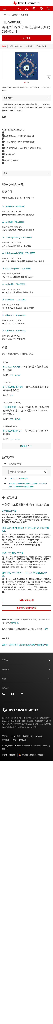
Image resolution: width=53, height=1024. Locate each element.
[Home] (26, 3)
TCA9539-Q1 (9, 407)
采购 (4, 679)
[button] (4, 8)
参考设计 (24, 15)
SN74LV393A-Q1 (11, 366)
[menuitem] (19, 8)
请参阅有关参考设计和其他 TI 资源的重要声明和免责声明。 (25, 645)
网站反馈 (22, 740)
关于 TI (5, 660)
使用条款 (14, 623)
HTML (17, 375)
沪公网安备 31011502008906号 (33, 755)
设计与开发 (13, 15)
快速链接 (5, 669)
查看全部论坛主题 (26, 600)
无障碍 (4, 736)
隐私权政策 (27, 736)
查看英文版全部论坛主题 (26, 608)
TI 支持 (45, 629)
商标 (14, 740)
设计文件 (26, 38)
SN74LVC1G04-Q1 (12, 430)
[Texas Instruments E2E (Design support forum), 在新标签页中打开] (12, 695)
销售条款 (39, 736)
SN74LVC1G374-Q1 (13, 386)
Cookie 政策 (15, 736)
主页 (4, 15)
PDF (11, 375)
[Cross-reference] (26, 8)
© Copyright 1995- (11, 746)
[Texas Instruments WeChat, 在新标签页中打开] (3, 695)
